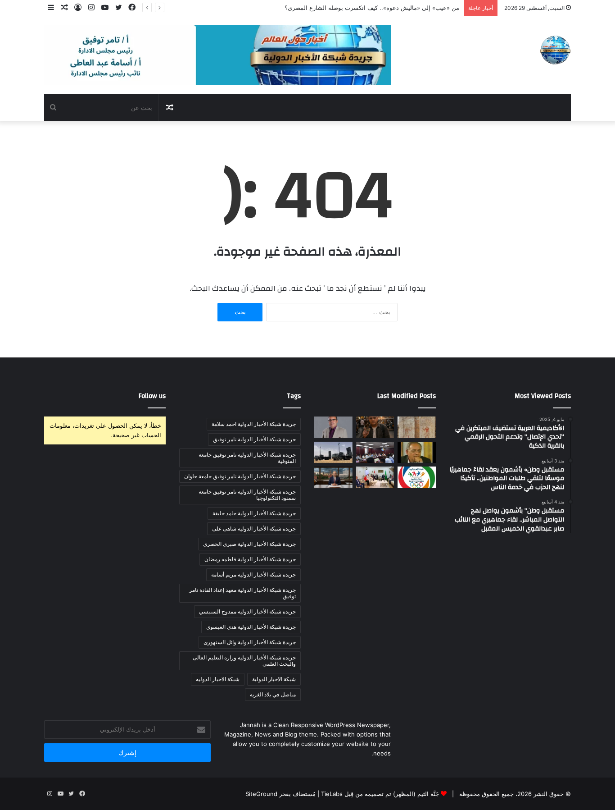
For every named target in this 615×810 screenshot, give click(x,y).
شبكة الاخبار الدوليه (218, 679)
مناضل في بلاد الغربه (273, 694)
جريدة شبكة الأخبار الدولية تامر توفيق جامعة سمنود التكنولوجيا (247, 494)
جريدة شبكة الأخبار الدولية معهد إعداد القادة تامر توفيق (242, 592)
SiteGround (261, 793)
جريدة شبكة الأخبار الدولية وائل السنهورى (249, 642)
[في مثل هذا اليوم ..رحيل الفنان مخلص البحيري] (417, 452)
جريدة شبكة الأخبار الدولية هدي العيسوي (251, 626)
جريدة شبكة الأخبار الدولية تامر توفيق (254, 439)
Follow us (152, 396)
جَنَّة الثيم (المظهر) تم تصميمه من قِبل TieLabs (380, 793)
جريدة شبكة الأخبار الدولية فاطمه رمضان (250, 559)
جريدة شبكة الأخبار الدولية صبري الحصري (249, 543)
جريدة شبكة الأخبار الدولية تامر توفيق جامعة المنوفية (247, 457)
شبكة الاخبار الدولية (274, 679)
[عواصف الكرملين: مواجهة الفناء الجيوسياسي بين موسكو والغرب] (333, 477)
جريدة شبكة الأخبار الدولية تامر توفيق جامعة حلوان (240, 476)
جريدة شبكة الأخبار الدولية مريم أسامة (253, 574)
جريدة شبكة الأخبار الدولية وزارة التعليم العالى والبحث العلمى (244, 660)
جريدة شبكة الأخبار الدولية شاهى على (254, 528)
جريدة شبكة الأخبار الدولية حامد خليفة (254, 513)
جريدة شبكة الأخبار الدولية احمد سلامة (254, 424)
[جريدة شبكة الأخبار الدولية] (555, 50)
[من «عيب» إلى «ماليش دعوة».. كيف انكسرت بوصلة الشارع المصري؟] (375, 427)
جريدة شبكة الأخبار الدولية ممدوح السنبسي (247, 611)
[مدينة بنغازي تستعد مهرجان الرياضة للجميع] (417, 477)
